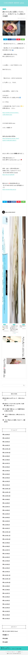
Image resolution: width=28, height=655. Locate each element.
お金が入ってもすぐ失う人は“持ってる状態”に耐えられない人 (14, 404)
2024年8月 (7, 503)
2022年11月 (7, 578)
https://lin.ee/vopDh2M (8, 174)
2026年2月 (7, 441)
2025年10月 (7, 452)
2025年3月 (7, 477)
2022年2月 (7, 611)
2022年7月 (7, 593)
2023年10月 (7, 539)
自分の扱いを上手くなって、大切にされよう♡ (14, 399)
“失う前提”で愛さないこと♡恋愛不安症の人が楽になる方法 (14, 410)
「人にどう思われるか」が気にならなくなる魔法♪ (14, 415)
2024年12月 (7, 488)
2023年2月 (7, 568)
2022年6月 (7, 597)
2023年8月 (7, 546)
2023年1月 (7, 571)
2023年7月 (7, 550)
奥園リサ (6, 634)
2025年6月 (7, 467)
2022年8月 (7, 589)
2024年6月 (7, 510)
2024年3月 (7, 521)
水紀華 (6, 642)
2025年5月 (7, 470)
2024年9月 (7, 499)
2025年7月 (7, 463)
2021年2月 (7, 618)
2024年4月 (7, 517)
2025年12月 (7, 449)
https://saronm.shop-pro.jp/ (9, 189)
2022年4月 (7, 604)
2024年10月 (7, 496)
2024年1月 (7, 528)
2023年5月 (7, 557)
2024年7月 (7, 506)
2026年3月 (7, 438)
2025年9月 (7, 456)
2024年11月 (7, 492)
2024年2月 (7, 524)
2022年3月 (7, 607)
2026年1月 (7, 445)
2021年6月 (7, 615)
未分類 (6, 638)
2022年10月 (7, 582)
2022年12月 (7, 575)
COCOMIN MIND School (11, 631)
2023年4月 (7, 560)
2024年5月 (7, 514)
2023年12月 (7, 532)
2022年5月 (7, 600)
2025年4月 (7, 474)
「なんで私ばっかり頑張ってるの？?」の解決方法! (14, 420)
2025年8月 (7, 459)
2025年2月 (7, 481)
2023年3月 (7, 564)
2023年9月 (7, 542)
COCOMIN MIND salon (14, 3)
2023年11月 (7, 535)
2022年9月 (7, 586)
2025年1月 (7, 485)
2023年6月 (7, 553)
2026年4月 (7, 434)
